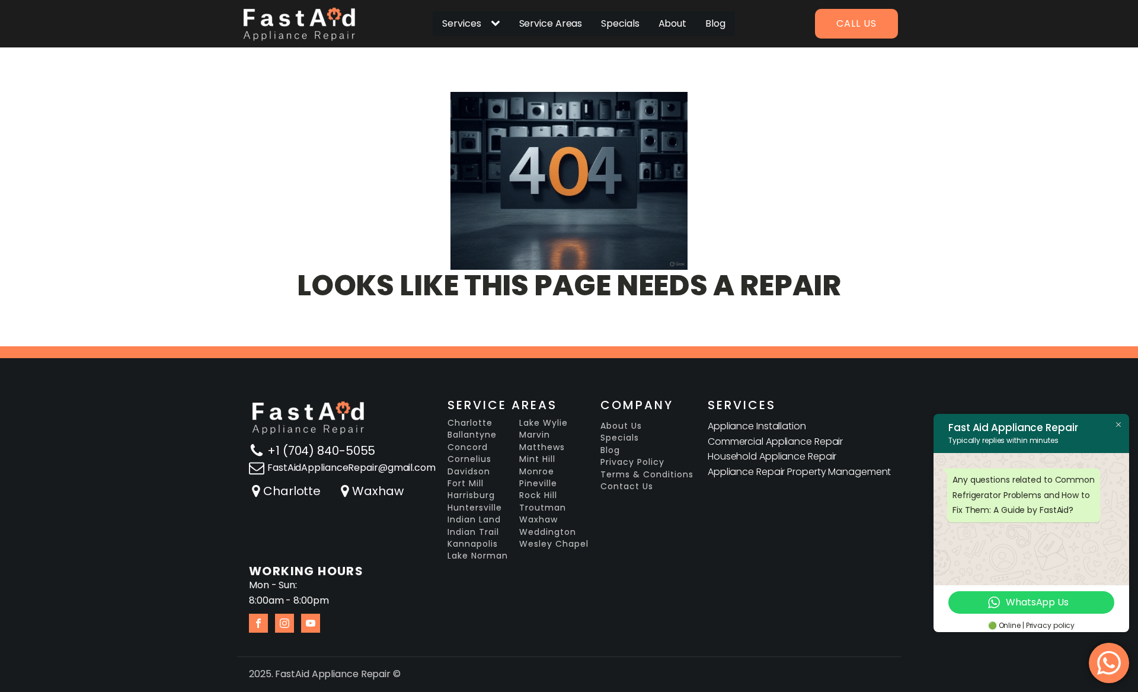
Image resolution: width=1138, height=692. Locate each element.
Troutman (542, 507)
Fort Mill (465, 483)
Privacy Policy (632, 462)
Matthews (542, 447)
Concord (467, 447)
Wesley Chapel (554, 544)
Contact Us (626, 486)
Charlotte (292, 491)
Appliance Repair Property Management (799, 472)
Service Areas (551, 23)
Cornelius (469, 459)
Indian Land (474, 519)
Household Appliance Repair (772, 456)
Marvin (534, 434)
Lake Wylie (543, 423)
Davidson (468, 471)
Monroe (536, 471)
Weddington (547, 532)
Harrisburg (471, 495)
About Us (621, 426)
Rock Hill (538, 495)
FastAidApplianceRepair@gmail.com (351, 467)
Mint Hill (537, 459)
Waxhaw (377, 491)
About (672, 23)
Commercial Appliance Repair (775, 441)
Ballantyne (472, 434)
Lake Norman (477, 555)
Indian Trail (473, 532)
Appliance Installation (757, 426)
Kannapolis (472, 544)
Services (461, 23)
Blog (715, 23)
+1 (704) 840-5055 (321, 450)
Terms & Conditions (646, 474)
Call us (856, 23)
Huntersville (474, 507)
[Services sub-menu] (498, 23)
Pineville (538, 483)
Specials (620, 23)
